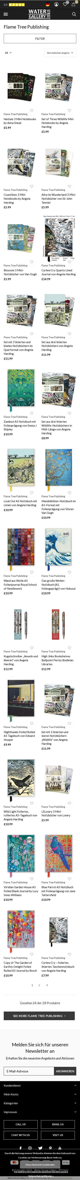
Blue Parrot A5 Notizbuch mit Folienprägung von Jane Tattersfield (58, 891)
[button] (5, 14)
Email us (57, 1124)
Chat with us (20, 1135)
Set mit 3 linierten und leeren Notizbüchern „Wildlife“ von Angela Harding (54, 737)
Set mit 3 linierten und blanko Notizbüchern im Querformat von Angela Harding (18, 347)
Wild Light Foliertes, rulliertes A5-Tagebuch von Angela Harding (20, 815)
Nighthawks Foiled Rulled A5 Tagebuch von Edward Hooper (19, 736)
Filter (40, 38)
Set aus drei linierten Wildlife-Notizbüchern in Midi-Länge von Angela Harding (56, 427)
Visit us (58, 1135)
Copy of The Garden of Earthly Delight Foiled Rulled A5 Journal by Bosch (20, 966)
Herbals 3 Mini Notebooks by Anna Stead (20, 121)
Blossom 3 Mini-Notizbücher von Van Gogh (20, 272)
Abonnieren (65, 1071)
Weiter (47, 985)
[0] (73, 4)
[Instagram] (30, 1148)
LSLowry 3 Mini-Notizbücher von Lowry (55, 813)
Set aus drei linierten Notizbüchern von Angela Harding (57, 346)
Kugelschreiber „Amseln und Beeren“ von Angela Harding (21, 660)
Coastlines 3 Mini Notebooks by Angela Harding (17, 198)
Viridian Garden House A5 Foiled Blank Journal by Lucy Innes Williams (21, 891)
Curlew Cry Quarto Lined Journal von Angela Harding (58, 272)
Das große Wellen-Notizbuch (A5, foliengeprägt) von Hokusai (58, 584)
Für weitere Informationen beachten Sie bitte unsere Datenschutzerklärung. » (41, 1173)
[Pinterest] (50, 1148)
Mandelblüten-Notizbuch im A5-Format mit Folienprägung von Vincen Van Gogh (58, 506)
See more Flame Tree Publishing (38, 1016)
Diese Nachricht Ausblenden (40, 1164)
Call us (21, 1124)
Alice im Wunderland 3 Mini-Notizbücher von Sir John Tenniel (58, 198)
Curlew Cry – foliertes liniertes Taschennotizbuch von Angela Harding (57, 966)
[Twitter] (40, 1148)
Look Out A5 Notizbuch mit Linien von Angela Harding (20, 503)
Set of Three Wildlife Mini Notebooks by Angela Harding (57, 123)
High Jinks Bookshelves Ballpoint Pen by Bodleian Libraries (57, 660)
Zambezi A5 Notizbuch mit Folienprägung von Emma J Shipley (20, 425)
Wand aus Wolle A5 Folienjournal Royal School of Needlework (20, 584)
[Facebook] (21, 1148)
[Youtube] (59, 1148)
